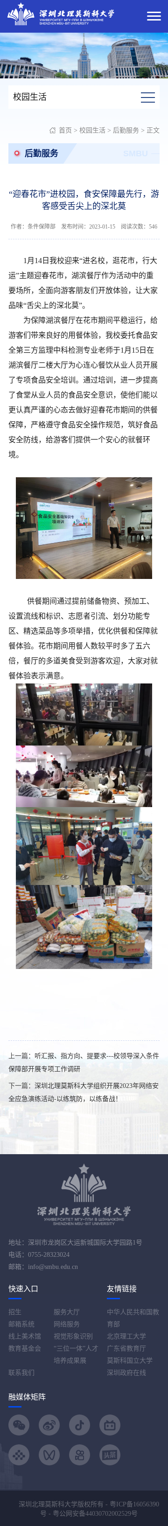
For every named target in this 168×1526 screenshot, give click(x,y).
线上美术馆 (24, 1336)
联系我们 (21, 1372)
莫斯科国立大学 (130, 1360)
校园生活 (92, 130)
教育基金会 (24, 1348)
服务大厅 (67, 1312)
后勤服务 (126, 130)
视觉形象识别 (73, 1336)
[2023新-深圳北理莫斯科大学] (60, 13)
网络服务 (67, 1324)
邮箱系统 (21, 1324)
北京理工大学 (126, 1336)
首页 (65, 130)
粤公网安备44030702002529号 (95, 1513)
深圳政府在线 (126, 1372)
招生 (14, 1312)
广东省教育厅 (126, 1348)
